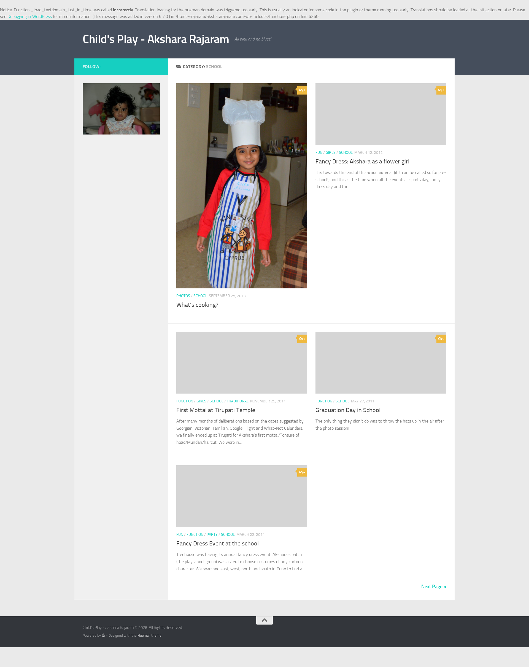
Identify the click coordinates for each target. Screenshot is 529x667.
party (212, 534)
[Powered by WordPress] (103, 635)
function (184, 401)
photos (183, 296)
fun (318, 152)
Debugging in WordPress (29, 16)
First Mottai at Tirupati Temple (215, 410)
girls (331, 152)
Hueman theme (149, 635)
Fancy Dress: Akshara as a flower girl (362, 161)
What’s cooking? (197, 304)
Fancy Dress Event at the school (217, 543)
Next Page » (433, 586)
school (200, 296)
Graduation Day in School (347, 410)
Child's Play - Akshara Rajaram (156, 39)
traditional (238, 401)
